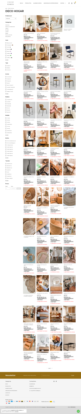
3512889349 (31, 386)
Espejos (6, 33)
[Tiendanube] (72, 407)
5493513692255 (32, 383)
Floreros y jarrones (8, 34)
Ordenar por (8, 15)
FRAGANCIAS (8, 36)
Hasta (12, 186)
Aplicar (18, 188)
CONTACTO (62, 3)
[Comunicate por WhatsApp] (78, 411)
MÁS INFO (7, 395)
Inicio (6, 8)
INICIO (21, 3)
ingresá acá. (44, 407)
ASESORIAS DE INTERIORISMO (51, 3)
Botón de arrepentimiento (51, 407)
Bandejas (7, 29)
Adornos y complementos (10, 26)
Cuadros (6, 31)
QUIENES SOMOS (37, 3)
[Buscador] (69, 3)
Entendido (16, 411)
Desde (6, 186)
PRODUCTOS (28, 3)
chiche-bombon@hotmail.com (35, 388)
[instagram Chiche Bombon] (53, 381)
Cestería (6, 28)
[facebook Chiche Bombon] (56, 381)
